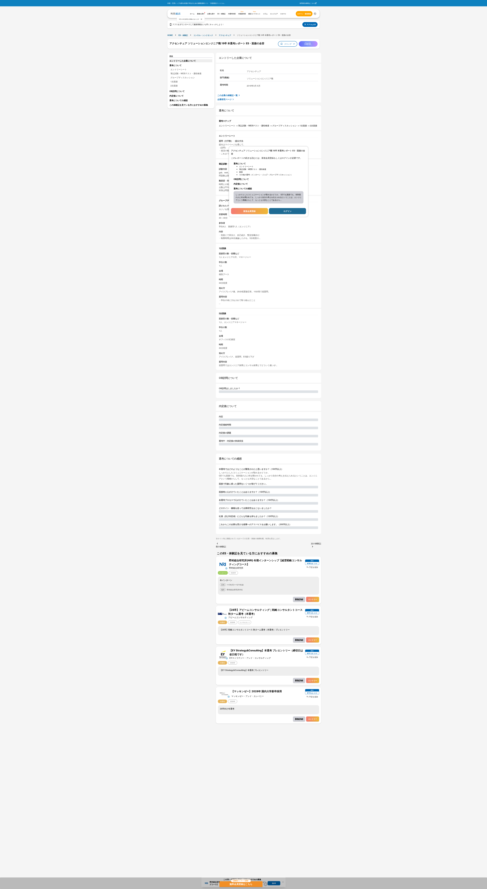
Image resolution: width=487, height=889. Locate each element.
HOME (170, 35)
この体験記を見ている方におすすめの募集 (188, 104)
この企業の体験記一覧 (227, 95)
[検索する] (315, 13)
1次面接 (174, 81)
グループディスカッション (182, 77)
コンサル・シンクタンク (203, 35)
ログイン (287, 210)
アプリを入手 (311, 24)
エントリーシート (178, 69)
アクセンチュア (225, 35)
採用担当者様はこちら (307, 3)
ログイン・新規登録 (304, 14)
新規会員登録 (249, 210)
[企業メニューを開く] (223, 564)
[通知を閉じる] (201, 19)
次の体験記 (316, 543)
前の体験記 (221, 546)
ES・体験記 (183, 35)
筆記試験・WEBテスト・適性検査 (186, 73)
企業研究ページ (224, 99)
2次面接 (174, 85)
